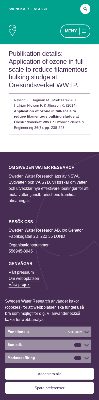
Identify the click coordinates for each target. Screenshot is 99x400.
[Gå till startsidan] (12, 31)
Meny (71, 31)
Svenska (17, 9)
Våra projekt (19, 284)
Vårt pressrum (21, 272)
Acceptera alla (49, 374)
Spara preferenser (49, 388)
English (39, 9)
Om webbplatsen (24, 278)
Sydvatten (18, 182)
